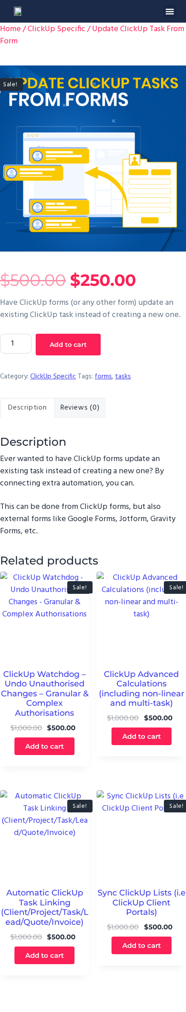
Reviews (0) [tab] (80, 408)
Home (10, 29)
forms (103, 376)
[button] (170, 11)
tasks (123, 376)
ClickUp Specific (56, 29)
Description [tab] (27, 408)
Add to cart (68, 344)
